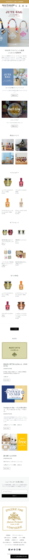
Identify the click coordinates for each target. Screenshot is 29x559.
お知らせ (6, 376)
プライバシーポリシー (17, 535)
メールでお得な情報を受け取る (19, 556)
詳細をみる (14, 95)
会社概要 (14, 537)
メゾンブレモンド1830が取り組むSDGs (14, 544)
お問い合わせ (7, 537)
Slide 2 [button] (14, 44)
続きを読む (6, 380)
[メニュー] (26, 6)
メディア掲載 (22, 537)
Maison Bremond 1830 (15, 554)
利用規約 (8, 535)
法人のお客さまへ (7, 542)
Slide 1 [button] (13, 44)
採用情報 (7, 540)
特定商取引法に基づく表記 (19, 542)
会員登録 (22, 540)
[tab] (13, 44)
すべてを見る (15, 329)
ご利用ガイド (14, 540)
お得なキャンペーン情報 (10, 424)
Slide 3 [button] (15, 44)
